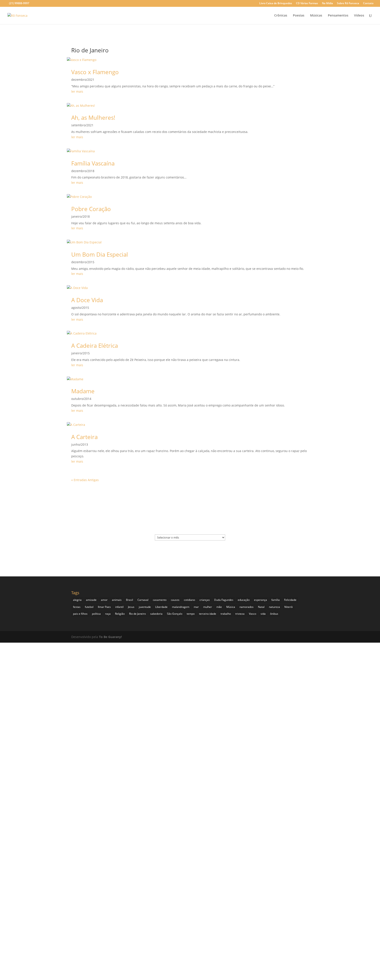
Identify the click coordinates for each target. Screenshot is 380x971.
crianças (204, 600)
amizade (91, 600)
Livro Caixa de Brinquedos (275, 3)
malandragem (180, 607)
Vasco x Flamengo (95, 72)
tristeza (240, 614)
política (96, 614)
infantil (119, 607)
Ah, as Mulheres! (93, 117)
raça (108, 614)
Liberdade (161, 607)
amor (104, 600)
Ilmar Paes (104, 607)
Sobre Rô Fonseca (348, 3)
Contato (368, 3)
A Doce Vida (87, 300)
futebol (89, 607)
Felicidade (290, 600)
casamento (159, 600)
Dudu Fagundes (223, 600)
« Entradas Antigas (85, 480)
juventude (145, 607)
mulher (207, 607)
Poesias (298, 15)
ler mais (77, 91)
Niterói (288, 607)
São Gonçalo (174, 614)
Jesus (131, 607)
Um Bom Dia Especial (99, 254)
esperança (260, 600)
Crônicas (280, 15)
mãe (219, 607)
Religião (120, 614)
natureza (274, 607)
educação (244, 600)
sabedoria (156, 614)
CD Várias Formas (307, 3)
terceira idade (207, 614)
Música (230, 607)
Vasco (252, 614)
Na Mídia (327, 3)
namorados (246, 607)
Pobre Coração (91, 209)
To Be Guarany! (110, 637)
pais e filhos (80, 614)
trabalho (226, 614)
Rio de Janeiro (137, 614)
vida (263, 614)
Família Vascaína (93, 163)
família (275, 600)
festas (76, 607)
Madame (83, 391)
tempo (191, 614)
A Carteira (84, 437)
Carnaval (142, 600)
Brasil (129, 600)
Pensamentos (338, 15)
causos (175, 600)
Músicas (316, 15)
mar (196, 607)
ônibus (274, 614)
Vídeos (359, 15)
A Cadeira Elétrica (94, 345)
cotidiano (189, 600)
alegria (77, 600)
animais (117, 600)
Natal (261, 607)
